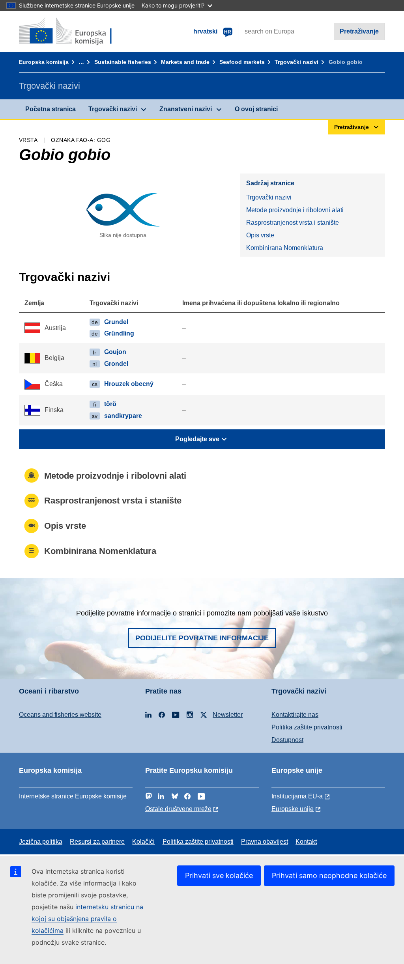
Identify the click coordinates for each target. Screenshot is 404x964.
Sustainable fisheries (122, 62)
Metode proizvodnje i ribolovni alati (295, 210)
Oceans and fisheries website (60, 714)
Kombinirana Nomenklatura (284, 247)
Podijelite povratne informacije (202, 638)
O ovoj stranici (256, 109)
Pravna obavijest (264, 841)
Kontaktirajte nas (294, 714)
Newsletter (228, 714)
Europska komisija (44, 62)
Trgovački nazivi (296, 62)
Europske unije (292, 809)
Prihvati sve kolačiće (219, 875)
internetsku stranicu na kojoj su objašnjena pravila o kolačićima (87, 918)
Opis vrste (260, 235)
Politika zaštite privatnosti (306, 727)
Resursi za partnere (97, 841)
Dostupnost (287, 740)
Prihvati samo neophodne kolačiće (329, 875)
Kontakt (306, 841)
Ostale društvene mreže (178, 809)
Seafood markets (242, 62)
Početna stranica (50, 109)
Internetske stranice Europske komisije (73, 796)
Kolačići (143, 841)
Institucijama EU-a (297, 796)
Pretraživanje (359, 31)
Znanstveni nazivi (185, 109)
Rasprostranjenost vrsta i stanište (292, 222)
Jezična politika (40, 841)
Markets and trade (185, 62)
